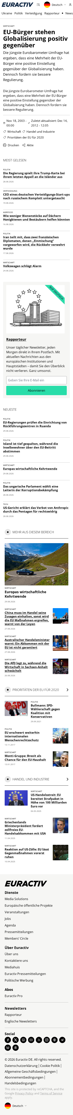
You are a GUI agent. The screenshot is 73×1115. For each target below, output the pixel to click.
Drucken (13, 145)
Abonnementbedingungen (24, 1077)
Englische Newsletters (21, 1021)
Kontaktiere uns (16, 960)
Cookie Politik (50, 1066)
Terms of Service (51, 1093)
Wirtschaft (9, 26)
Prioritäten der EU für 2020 (25, 137)
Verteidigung (33, 13)
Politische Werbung (19, 980)
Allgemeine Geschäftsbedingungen (30, 1071)
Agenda (10, 925)
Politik (18, 13)
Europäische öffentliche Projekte (29, 905)
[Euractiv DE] (17, 4)
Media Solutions (16, 899)
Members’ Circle (16, 938)
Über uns (11, 954)
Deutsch (57, 5)
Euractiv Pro (14, 996)
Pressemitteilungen (19, 932)
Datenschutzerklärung (21, 1066)
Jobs (8, 919)
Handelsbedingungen (20, 1083)
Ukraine (7, 13)
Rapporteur (52, 13)
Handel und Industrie (40, 131)
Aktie (30, 145)
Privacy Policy (24, 1093)
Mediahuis (12, 967)
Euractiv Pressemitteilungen (25, 974)
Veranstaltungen (17, 912)
